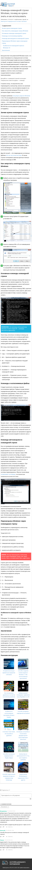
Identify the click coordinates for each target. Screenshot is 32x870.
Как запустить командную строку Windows (15, 31)
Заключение (6, 50)
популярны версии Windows (21, 96)
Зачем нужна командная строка (12, 28)
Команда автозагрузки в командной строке (15, 38)
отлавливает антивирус (8, 474)
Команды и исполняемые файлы (12, 36)
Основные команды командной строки (14, 33)
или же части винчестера (14, 155)
